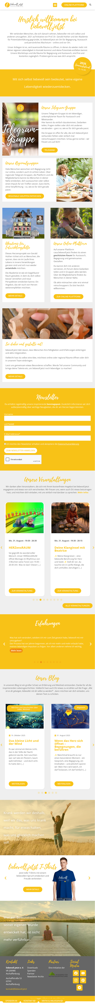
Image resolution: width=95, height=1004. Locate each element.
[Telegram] (79, 988)
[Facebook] (76, 973)
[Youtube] (83, 973)
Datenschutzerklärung (68, 444)
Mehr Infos (83, 492)
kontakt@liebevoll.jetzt (16, 989)
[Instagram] (76, 980)
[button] (55, 5)
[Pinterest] (83, 980)
